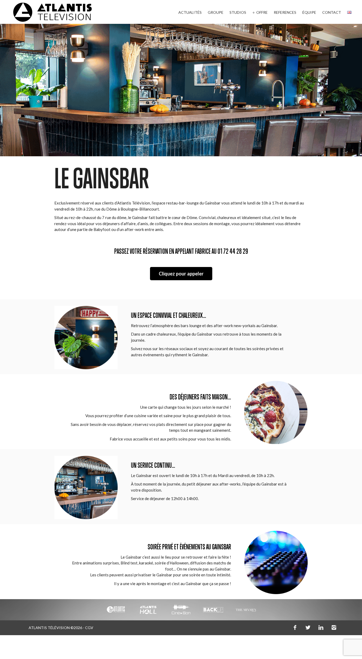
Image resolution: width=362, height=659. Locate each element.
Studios (237, 12)
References (285, 12)
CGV (89, 627)
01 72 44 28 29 (233, 252)
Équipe (309, 12)
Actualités (190, 12)
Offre (262, 12)
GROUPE (215, 12)
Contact (331, 12)
